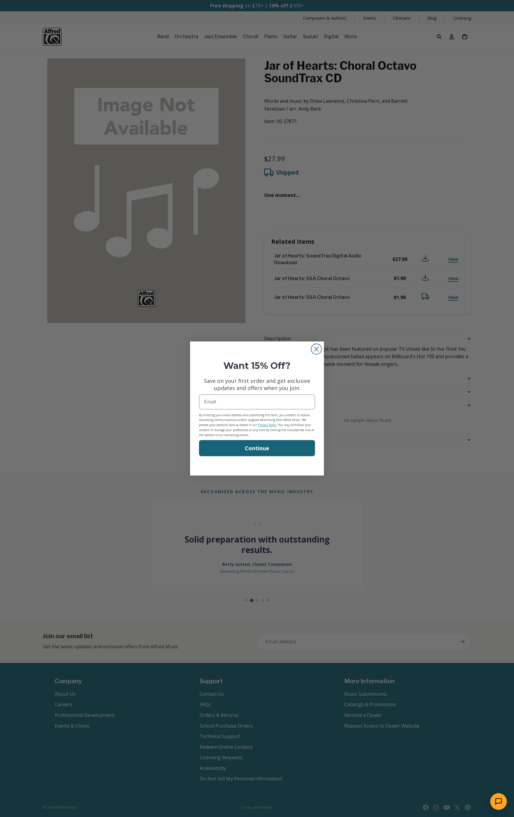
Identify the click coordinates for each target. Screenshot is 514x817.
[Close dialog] (316, 349)
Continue (257, 448)
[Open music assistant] (498, 801)
